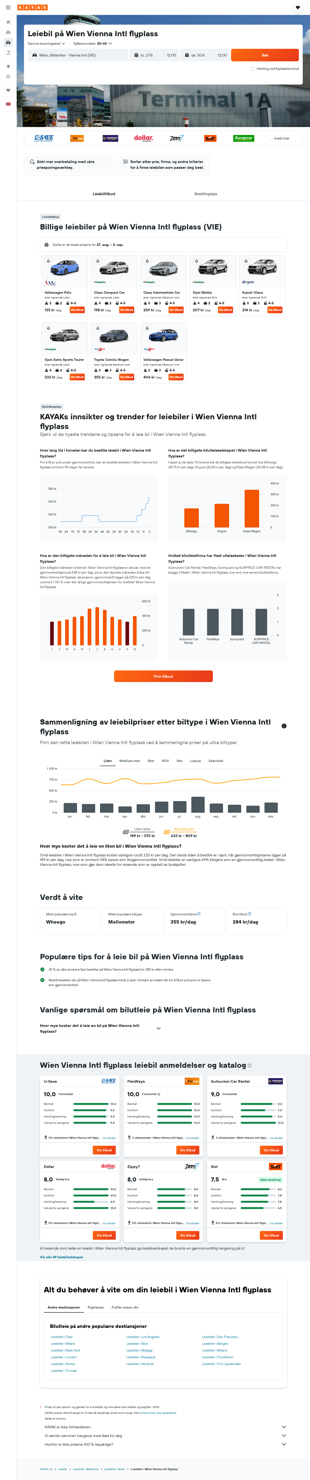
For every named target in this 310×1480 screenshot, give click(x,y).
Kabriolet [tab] (216, 761)
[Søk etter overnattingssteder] (8, 32)
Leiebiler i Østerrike (86, 1469)
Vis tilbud (77, 310)
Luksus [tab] (195, 761)
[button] (8, 7)
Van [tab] (179, 761)
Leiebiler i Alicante (140, 1364)
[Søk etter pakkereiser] (8, 52)
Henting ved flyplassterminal (278, 68)
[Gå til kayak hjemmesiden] (32, 7)
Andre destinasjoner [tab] (64, 1307)
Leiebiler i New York (65, 1350)
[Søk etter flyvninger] (8, 22)
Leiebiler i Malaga (139, 1350)
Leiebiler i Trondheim (217, 1357)
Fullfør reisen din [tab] (125, 1307)
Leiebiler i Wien (114, 1469)
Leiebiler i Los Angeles (142, 1337)
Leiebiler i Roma (63, 1364)
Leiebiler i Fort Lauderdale (221, 1364)
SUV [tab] (165, 761)
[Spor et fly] (8, 76)
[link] (163, 676)
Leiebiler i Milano (214, 1350)
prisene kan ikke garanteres (158, 1413)
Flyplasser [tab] (96, 1307)
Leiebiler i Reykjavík (140, 1357)
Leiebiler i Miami (63, 1343)
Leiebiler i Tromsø (64, 1370)
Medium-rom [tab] (129, 761)
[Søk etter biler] (8, 42)
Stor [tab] (151, 761)
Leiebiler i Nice (137, 1343)
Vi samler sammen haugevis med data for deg (83, 1435)
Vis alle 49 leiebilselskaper (61, 1257)
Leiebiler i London (64, 1357)
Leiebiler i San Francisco (220, 1337)
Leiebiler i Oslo (62, 1337)
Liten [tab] (108, 761)
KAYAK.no (46, 1469)
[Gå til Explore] (8, 66)
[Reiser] (8, 90)
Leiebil (62, 1469)
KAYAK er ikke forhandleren (68, 1426)
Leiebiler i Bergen (215, 1343)
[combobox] (47, 43)
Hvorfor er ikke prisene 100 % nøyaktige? (79, 1444)
